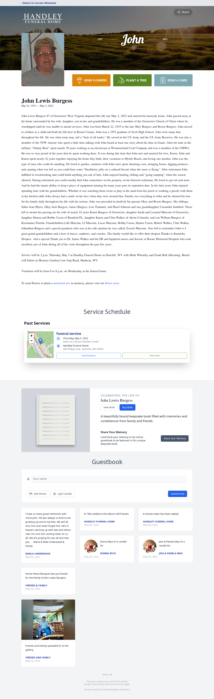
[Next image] (72, 620)
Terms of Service (116, 684)
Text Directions (89, 355)
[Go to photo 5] (45, 636)
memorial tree (61, 283)
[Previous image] (25, 620)
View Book (109, 407)
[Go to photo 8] (51, 636)
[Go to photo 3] (41, 636)
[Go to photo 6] (47, 636)
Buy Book (127, 407)
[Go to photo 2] (39, 636)
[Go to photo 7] (49, 636)
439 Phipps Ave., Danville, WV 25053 (83, 349)
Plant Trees (155, 355)
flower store (112, 283)
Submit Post (177, 493)
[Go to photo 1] (37, 636)
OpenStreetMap (110, 689)
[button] (40, 341)
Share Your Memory (175, 438)
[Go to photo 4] (43, 636)
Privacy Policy (97, 684)
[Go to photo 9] (53, 636)
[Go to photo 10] (55, 636)
